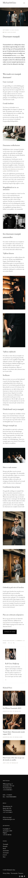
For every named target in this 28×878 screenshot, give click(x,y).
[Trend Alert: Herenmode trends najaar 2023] (14, 721)
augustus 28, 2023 (7, 711)
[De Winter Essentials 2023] (14, 698)
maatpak (18, 55)
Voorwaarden (14, 873)
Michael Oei (18, 711)
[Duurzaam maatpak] (10, 654)
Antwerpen (6, 852)
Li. (5, 680)
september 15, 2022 (8, 30)
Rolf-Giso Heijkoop (10, 32)
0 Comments (19, 640)
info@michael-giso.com (9, 819)
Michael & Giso (18, 737)
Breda (4, 848)
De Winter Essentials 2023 (12, 708)
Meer (4, 857)
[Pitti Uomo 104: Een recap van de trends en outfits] (14, 747)
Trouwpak (5, 844)
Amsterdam (6, 850)
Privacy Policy (6, 873)
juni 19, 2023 (6, 762)
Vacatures (20, 873)
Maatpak (5, 846)
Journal (5, 855)
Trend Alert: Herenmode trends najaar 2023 (14, 733)
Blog (16, 30)
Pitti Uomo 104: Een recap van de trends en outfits (13, 758)
